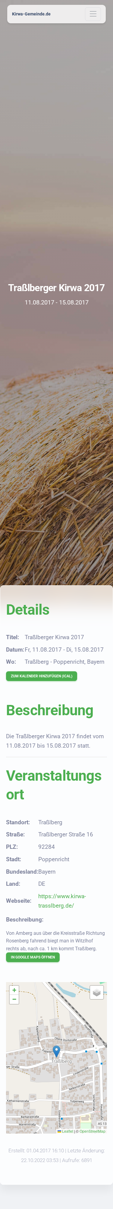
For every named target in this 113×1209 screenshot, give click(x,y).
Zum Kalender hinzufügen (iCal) (41, 676)
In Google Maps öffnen (33, 957)
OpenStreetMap (92, 1131)
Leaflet (67, 1131)
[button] (56, 1051)
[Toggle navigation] (93, 14)
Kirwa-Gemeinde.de (31, 14)
